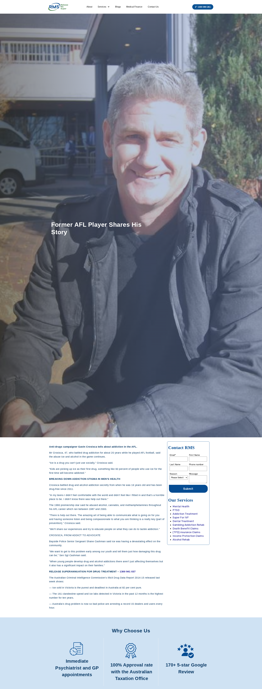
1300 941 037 (128, 571)
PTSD (176, 510)
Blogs (118, 7)
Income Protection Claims (188, 535)
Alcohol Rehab (181, 539)
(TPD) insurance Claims (186, 532)
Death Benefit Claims (185, 528)
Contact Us (153, 7)
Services (102, 7)
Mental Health (181, 506)
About (89, 7)
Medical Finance (134, 7)
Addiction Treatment (185, 513)
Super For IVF (181, 517)
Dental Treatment (183, 521)
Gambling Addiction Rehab (188, 524)
